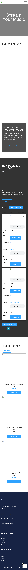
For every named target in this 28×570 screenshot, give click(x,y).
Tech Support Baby (14, 302)
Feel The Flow (13, 276)
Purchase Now (16, 237)
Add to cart (14, 392)
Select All (6, 207)
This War (12, 249)
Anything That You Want (16, 223)
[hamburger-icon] (25, 2)
